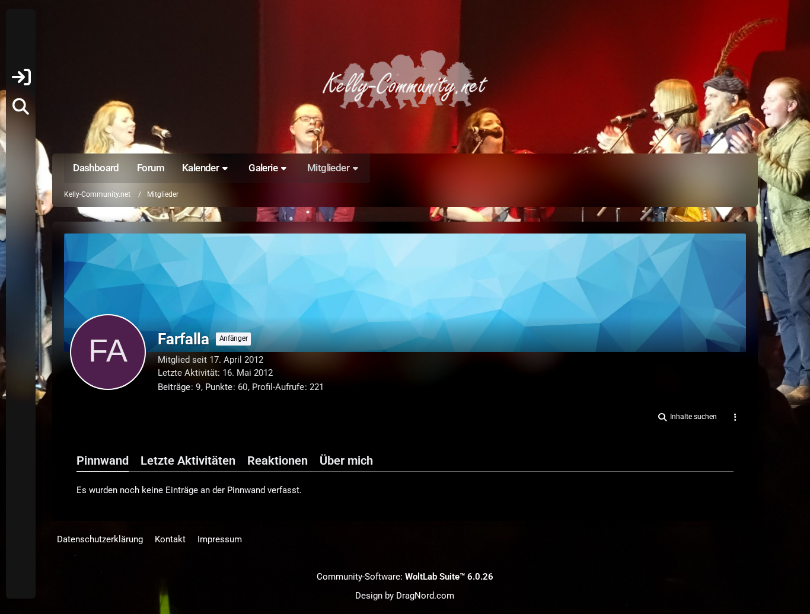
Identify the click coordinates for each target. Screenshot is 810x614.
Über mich (346, 460)
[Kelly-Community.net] (404, 80)
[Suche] (21, 106)
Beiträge (174, 387)
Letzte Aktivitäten (188, 460)
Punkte (218, 387)
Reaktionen (277, 460)
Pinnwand (102, 460)
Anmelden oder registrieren (21, 77)
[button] (687, 417)
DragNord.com (425, 595)
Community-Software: (405, 576)
